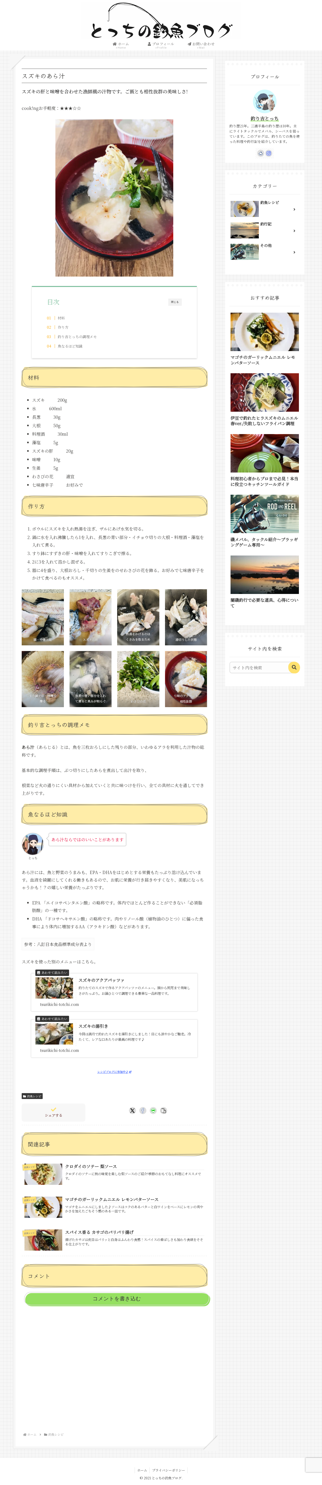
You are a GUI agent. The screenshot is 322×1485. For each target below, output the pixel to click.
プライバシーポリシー (168, 1470)
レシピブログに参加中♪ (112, 1072)
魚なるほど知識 (70, 346)
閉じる (175, 302)
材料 (61, 317)
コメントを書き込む (117, 1299)
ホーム (142, 1470)
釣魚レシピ (34, 1096)
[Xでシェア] (132, 1110)
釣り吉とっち (265, 118)
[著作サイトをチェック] (261, 153)
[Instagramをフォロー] (269, 153)
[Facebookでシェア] (143, 1110)
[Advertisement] (114, 1368)
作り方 (63, 327)
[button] (163, 1110)
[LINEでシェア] (153, 1110)
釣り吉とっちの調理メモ (77, 336)
